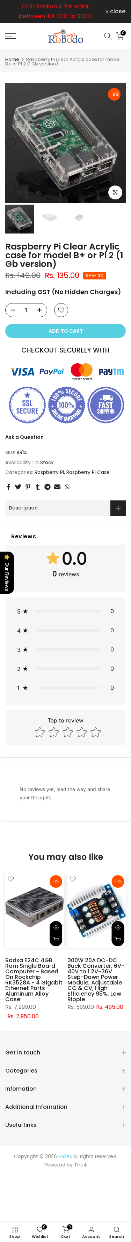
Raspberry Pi (49, 472)
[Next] (120, 143)
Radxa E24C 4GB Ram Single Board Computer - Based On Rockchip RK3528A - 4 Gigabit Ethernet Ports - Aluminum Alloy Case (34, 979)
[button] (65, 611)
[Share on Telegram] (47, 487)
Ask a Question (24, 437)
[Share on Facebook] (8, 487)
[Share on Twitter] (18, 487)
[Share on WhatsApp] (67, 487)
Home (12, 59)
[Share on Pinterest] (28, 487)
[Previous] (10, 143)
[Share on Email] (57, 487)
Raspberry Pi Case (88, 472)
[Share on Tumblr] (38, 487)
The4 (80, 1164)
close (117, 12)
